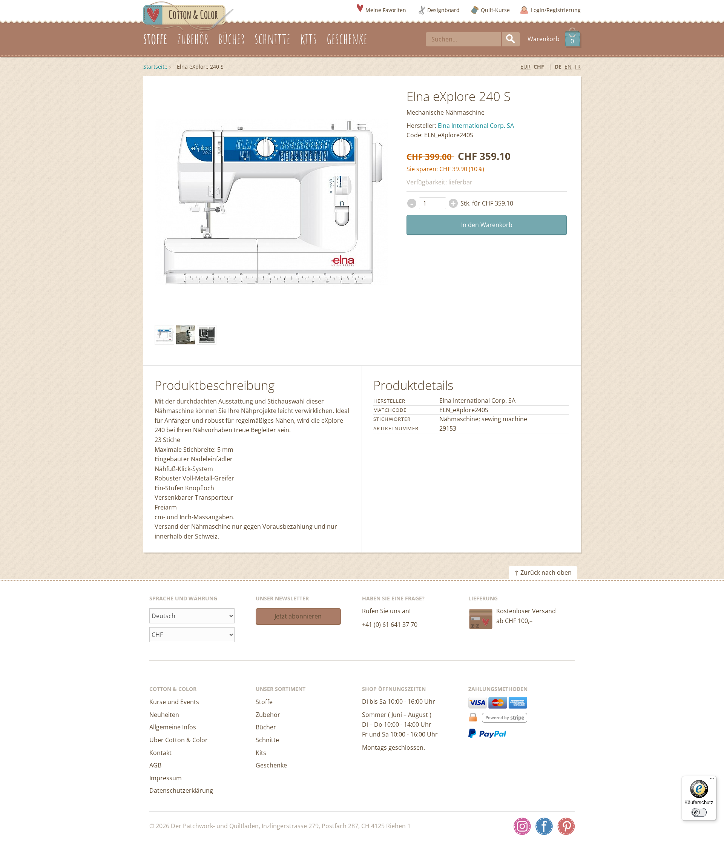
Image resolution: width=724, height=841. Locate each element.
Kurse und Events (174, 702)
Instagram (522, 826)
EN (568, 66)
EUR (525, 66)
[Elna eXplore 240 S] (164, 335)
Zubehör (268, 715)
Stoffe (264, 702)
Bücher (266, 727)
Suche (511, 39)
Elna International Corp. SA (476, 125)
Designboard (443, 10)
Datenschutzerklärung (181, 790)
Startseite (155, 66)
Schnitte (267, 740)
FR (578, 66)
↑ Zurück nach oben (543, 572)
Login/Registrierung (556, 10)
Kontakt (160, 753)
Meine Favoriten (385, 10)
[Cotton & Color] (188, 15)
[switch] (699, 812)
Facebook (544, 826)
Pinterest (566, 826)
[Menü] (711, 780)
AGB (155, 765)
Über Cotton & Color (178, 740)
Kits (261, 753)
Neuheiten (164, 715)
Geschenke (271, 765)
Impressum (165, 778)
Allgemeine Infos (172, 727)
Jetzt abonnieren (298, 616)
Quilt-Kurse (495, 10)
